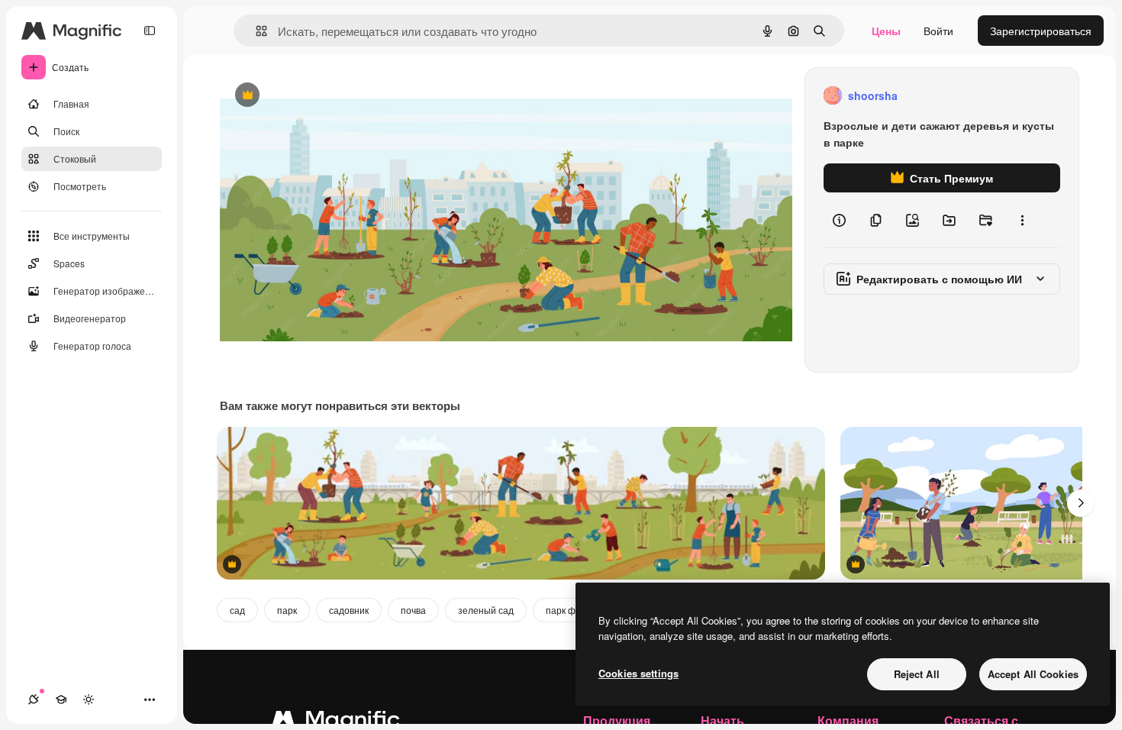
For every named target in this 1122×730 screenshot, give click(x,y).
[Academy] (61, 699)
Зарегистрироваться (1040, 30)
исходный (322, 96)
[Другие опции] (1022, 220)
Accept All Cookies (1033, 674)
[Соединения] (33, 699)
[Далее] (1081, 503)
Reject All (917, 674)
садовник (349, 609)
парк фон (566, 609)
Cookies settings (638, 673)
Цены (886, 30)
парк (287, 609)
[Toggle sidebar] (149, 30)
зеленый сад (486, 609)
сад (237, 609)
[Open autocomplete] (255, 31)
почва (413, 609)
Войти (938, 30)
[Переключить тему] (88, 699)
